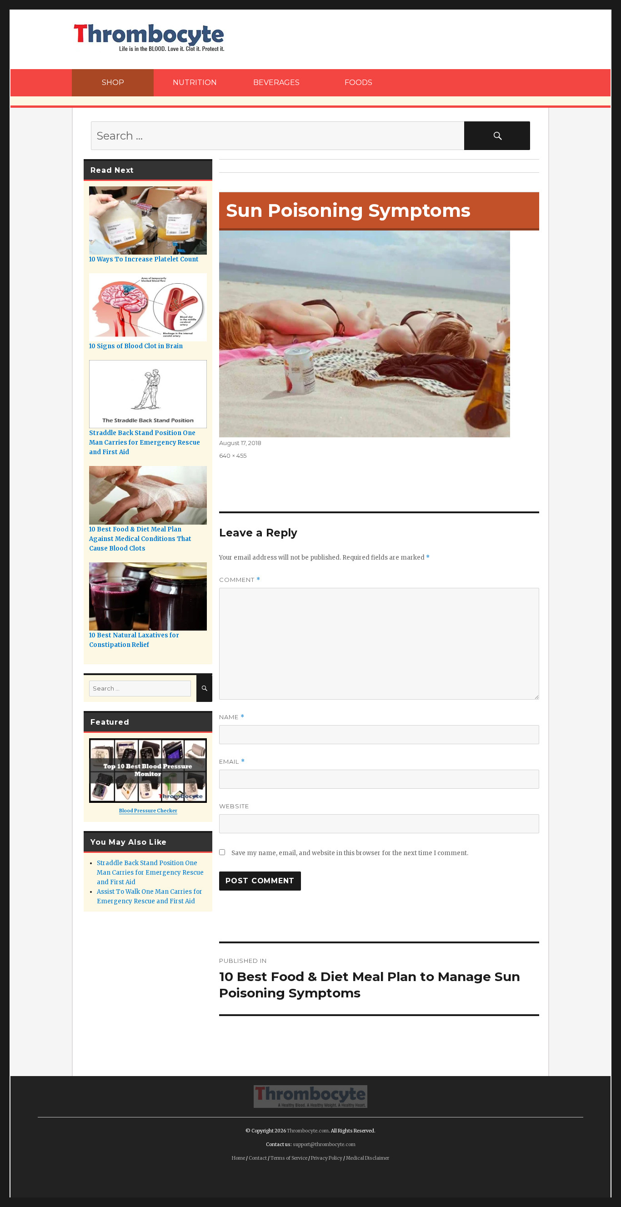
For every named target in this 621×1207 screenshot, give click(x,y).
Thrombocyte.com (308, 1131)
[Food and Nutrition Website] (149, 37)
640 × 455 (232, 455)
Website (234, 806)
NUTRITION (195, 82)
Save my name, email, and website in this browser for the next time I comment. (349, 853)
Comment (239, 580)
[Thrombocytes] (310, 1095)
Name (232, 717)
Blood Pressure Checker (148, 811)
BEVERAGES (276, 82)
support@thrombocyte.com (324, 1144)
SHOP (113, 82)
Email (232, 762)
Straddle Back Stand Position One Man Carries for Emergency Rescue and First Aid (150, 872)
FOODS (358, 82)
